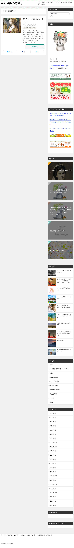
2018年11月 (53, 492)
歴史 (51, 364)
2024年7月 (53, 426)
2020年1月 (53, 472)
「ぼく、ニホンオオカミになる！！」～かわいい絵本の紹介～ (64, 316)
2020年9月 (53, 451)
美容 (34, 28)
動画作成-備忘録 (55, 389)
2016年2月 (53, 505)
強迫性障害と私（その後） (57, 231)
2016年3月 (53, 501)
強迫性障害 (53, 394)
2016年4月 (53, 497)
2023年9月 (53, 434)
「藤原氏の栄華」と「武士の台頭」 (64, 297)
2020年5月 (53, 459)
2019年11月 (53, 480)
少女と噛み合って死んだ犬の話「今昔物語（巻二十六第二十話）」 (64, 333)
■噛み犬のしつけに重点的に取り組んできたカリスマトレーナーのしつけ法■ (60, 122)
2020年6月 (53, 455)
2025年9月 (53, 417)
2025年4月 (53, 421)
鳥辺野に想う (60, 340)
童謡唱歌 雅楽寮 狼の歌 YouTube (59, 369)
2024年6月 (53, 430)
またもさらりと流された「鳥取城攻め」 (64, 271)
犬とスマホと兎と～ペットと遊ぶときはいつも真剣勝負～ (64, 306)
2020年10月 (53, 446)
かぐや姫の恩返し (12, 3)
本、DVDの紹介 (27, 28)
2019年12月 (53, 476)
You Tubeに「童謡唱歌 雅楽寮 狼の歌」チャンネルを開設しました (60, 191)
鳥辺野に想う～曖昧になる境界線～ (64, 323)
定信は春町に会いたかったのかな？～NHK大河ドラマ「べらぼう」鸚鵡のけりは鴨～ (64, 281)
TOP (9, 535)
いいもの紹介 (54, 385)
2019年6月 (53, 488)
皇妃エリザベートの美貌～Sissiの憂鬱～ (61, 171)
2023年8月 (53, 438)
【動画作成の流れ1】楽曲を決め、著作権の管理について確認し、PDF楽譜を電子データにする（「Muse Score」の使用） (61, 211)
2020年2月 (53, 467)
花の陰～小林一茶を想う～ (57, 251)
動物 (51, 373)
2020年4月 (53, 463)
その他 (52, 398)
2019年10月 (53, 484)
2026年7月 (53, 413)
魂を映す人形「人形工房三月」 (63, 288)
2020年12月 (53, 442)
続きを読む (34, 46)
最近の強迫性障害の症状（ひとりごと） (64, 350)
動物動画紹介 (54, 377)
